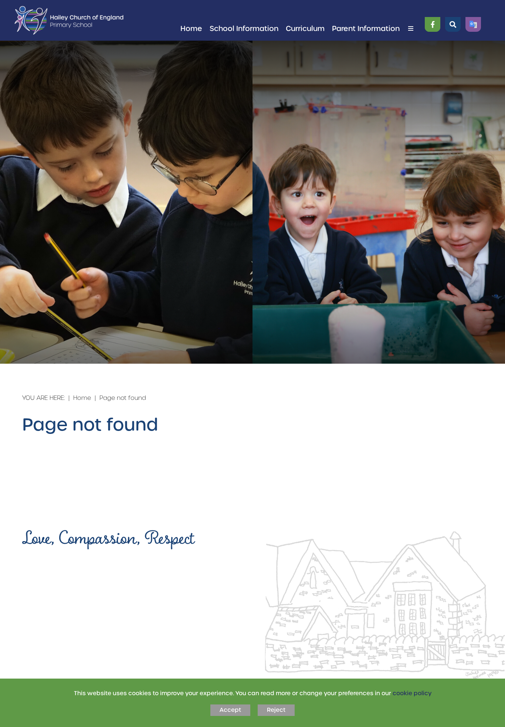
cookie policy (412, 693)
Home (82, 397)
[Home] (69, 20)
